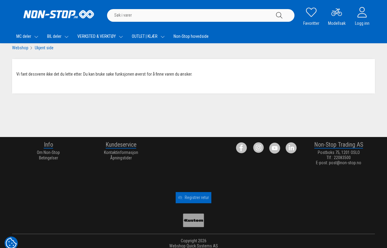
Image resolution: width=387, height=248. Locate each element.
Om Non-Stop (48, 152)
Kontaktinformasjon (121, 152)
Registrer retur (197, 197)
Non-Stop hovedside (191, 36)
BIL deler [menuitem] (54, 36)
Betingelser (48, 157)
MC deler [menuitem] (24, 36)
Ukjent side (44, 47)
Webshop (20, 47)
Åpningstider (121, 157)
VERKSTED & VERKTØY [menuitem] (97, 36)
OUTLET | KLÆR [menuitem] (145, 36)
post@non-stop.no (345, 162)
